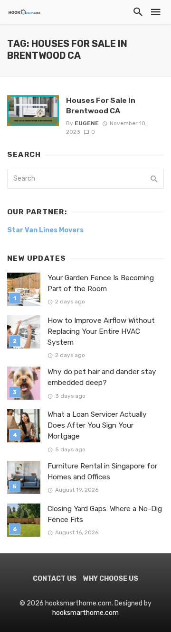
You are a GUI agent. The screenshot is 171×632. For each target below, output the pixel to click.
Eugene (87, 123)
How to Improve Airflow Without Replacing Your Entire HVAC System (101, 331)
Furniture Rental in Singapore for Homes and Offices (102, 471)
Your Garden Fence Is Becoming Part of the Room (101, 283)
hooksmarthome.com (85, 613)
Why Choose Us (110, 579)
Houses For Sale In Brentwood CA (100, 105)
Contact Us (54, 579)
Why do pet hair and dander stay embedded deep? (102, 377)
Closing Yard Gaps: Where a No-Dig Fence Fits (105, 514)
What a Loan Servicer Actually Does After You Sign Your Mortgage (97, 425)
